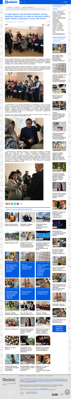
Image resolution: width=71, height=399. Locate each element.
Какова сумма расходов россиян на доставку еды (11, 225)
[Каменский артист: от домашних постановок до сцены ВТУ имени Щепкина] (59, 224)
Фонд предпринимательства (59, 34)
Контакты (40, 375)
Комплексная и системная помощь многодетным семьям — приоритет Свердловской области (43, 331)
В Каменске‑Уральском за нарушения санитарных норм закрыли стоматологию (12, 368)
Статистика (8, 220)
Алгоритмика (56, 148)
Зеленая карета (56, 245)
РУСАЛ (7, 238)
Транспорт (55, 24)
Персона (23, 259)
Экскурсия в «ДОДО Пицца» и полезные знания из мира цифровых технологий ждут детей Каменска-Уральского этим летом (58, 156)
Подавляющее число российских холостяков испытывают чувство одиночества (26, 349)
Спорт (58, 30)
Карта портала (48, 375)
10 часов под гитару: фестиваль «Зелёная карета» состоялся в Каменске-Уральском (58, 251)
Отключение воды (57, 16)
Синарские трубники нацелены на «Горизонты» (43, 313)
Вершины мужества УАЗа (11, 243)
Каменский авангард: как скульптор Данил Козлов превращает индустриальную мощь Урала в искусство (11, 295)
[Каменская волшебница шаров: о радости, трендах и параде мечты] (27, 256)
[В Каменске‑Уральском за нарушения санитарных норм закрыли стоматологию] (12, 358)
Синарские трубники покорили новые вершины (12, 313)
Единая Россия (40, 238)
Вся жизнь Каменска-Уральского (59, 328)
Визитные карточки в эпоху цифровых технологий (57, 97)
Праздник (55, 26)
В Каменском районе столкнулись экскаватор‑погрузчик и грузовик (41, 226)
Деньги (60, 24)
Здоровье (61, 26)
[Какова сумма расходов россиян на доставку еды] (12, 216)
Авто (54, 32)
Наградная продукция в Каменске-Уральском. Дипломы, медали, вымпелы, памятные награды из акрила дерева (58, 177)
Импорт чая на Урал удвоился (10, 348)
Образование (23, 238)
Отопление (23, 362)
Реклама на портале (31, 375)
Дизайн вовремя (9, 259)
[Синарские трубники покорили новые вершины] (12, 305)
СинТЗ (22, 220)
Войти (65, 2)
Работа (54, 28)
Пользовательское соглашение (27, 385)
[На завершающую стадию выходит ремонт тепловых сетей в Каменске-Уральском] (27, 358)
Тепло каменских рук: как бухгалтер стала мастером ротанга (43, 293)
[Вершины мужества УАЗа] (12, 235)
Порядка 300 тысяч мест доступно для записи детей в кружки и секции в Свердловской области (27, 245)
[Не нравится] (43, 25)
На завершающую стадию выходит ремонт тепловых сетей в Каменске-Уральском (27, 368)
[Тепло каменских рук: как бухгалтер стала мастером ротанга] (43, 283)
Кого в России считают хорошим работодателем (27, 313)
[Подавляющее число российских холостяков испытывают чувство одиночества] (27, 340)
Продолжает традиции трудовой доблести (26, 225)
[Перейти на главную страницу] (11, 2)
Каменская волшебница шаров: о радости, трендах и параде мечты (27, 267)
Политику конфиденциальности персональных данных (50, 385)
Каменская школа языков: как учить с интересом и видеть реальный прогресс (27, 331)
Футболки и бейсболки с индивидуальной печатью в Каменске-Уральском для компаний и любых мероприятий (59, 136)
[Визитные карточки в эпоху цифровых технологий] (59, 88)
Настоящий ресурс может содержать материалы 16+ (31, 392)
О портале (21, 375)
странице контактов (29, 382)
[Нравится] (49, 25)
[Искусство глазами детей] (12, 321)
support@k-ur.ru (52, 389)
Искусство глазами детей (11, 329)
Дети (54, 30)
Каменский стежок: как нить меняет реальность (27, 293)
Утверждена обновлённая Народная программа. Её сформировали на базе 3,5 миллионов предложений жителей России (43, 246)
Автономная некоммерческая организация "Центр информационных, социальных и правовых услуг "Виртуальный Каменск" (43, 381)
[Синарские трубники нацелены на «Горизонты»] (43, 305)
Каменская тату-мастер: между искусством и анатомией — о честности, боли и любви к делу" (43, 369)
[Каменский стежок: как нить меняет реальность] (27, 283)
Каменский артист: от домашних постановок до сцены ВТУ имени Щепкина (59, 233)
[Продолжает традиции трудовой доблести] (27, 216)
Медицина (60, 28)
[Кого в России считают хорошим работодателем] (27, 305)
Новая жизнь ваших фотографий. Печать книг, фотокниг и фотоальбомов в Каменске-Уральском (11, 268)
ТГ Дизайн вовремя (44, 388)
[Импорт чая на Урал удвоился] (12, 340)
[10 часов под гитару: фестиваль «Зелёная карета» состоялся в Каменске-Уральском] (59, 242)
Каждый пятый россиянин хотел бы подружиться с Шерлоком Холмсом (43, 349)
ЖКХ (6, 24)
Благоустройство (56, 22)
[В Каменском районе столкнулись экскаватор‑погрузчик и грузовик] (43, 216)
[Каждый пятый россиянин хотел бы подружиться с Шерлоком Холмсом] (43, 340)
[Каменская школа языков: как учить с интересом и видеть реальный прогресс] (27, 321)
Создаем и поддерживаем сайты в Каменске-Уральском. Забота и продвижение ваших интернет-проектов (58, 116)
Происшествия (39, 220)
